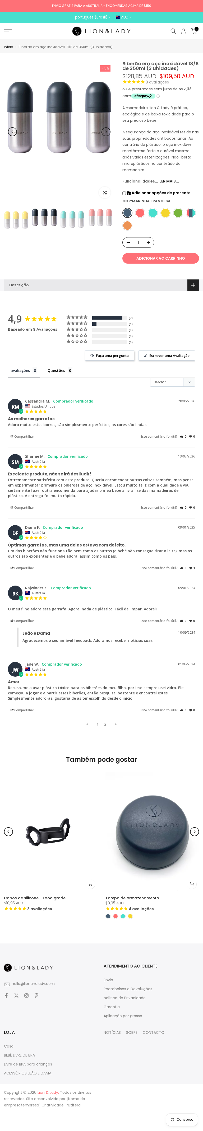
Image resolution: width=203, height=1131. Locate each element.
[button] (166, 355)
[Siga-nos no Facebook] (6, 996)
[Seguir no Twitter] (16, 996)
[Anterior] (12, 131)
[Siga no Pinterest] (36, 996)
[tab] (24, 371)
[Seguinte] (106, 131)
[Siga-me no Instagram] (26, 996)
